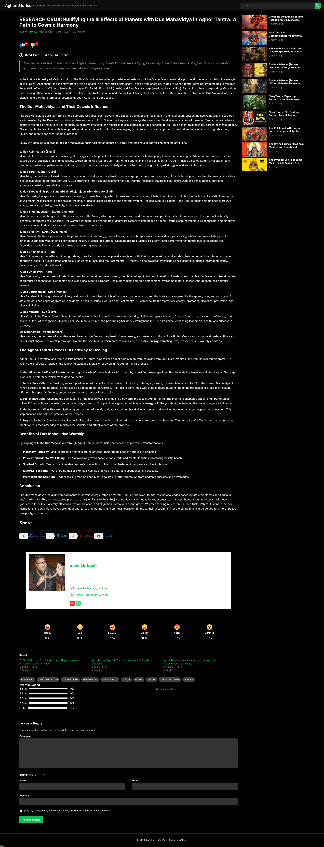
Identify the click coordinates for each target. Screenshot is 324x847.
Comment (26, 736)
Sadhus (139, 679)
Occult (126, 679)
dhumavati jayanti (48, 679)
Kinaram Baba (90, 679)
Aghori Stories (18, 5)
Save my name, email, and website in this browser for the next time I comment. (67, 810)
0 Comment (79, 31)
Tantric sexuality (169, 679)
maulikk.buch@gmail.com (92, 588)
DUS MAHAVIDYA (70, 679)
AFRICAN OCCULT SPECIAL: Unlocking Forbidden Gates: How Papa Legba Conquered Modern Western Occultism (285, 53)
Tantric (152, 679)
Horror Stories (28, 32)
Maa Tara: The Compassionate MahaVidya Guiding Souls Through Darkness (285, 37)
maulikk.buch (46, 31)
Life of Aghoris (110, 679)
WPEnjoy (183, 840)
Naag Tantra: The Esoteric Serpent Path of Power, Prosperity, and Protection (284, 115)
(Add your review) (165, 689)
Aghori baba (27, 679)
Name (23, 780)
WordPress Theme (167, 840)
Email (136, 780)
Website (24, 795)
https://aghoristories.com (92, 595)
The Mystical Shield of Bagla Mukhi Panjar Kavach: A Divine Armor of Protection (285, 162)
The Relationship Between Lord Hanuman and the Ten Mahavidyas (284, 131)
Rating (23, 774)
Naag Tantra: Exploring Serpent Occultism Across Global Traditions (284, 99)
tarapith (188, 679)
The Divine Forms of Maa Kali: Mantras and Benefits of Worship (286, 147)
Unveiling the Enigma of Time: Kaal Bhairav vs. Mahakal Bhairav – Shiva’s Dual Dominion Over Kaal (286, 21)
